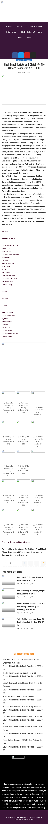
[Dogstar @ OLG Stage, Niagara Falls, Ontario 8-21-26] (8, 580)
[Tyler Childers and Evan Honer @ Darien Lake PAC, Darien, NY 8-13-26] (8, 622)
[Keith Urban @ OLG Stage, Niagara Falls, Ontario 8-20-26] (8, 593)
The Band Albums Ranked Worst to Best (18, 696)
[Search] (22, 47)
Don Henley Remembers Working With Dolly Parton (22, 716)
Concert (19, 60)
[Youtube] (27, 55)
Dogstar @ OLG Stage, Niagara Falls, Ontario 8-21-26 (30, 579)
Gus (21, 584)
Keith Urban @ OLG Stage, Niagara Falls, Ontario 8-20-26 (31, 592)
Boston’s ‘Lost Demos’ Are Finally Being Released (22, 706)
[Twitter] (21, 55)
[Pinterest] (36, 563)
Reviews (28, 60)
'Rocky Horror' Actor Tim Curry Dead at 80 (19, 673)
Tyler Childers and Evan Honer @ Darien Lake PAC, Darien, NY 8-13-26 (31, 622)
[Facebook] (15, 55)
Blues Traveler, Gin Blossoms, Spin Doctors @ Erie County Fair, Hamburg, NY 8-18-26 (31, 606)
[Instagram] (33, 55)
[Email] (43, 563)
